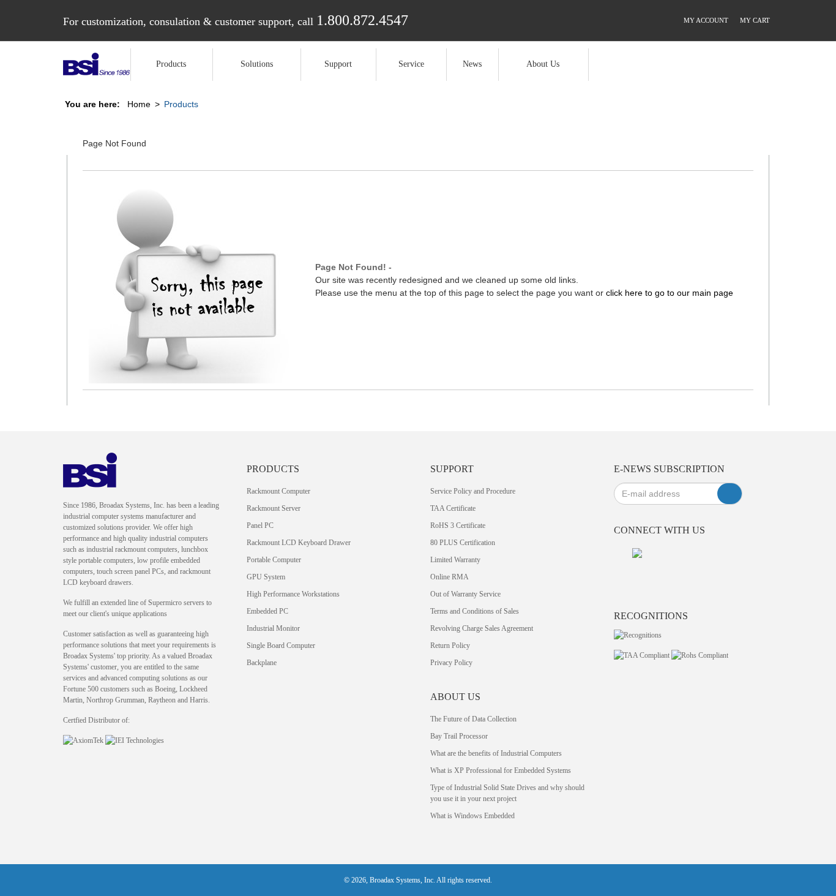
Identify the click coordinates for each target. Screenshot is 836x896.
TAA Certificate (453, 508)
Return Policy (450, 645)
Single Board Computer (281, 645)
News (472, 64)
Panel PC (260, 525)
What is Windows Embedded (472, 815)
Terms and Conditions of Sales (474, 611)
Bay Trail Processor (459, 736)
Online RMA (449, 577)
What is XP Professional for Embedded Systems (500, 770)
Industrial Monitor (273, 628)
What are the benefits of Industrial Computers (496, 753)
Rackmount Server (273, 508)
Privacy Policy (451, 662)
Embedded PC (267, 611)
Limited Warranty (455, 559)
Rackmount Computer (278, 491)
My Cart (755, 20)
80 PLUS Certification (462, 542)
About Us (542, 64)
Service (411, 64)
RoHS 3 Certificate (457, 525)
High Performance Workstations (293, 594)
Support (338, 64)
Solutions (257, 64)
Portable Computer (274, 559)
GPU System (266, 577)
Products (171, 64)
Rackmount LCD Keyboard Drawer (299, 542)
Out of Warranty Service (465, 594)
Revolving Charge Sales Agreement (481, 628)
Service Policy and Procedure (472, 491)
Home (139, 104)
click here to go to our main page (669, 293)
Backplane (262, 662)
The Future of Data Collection (473, 719)
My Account (706, 20)
